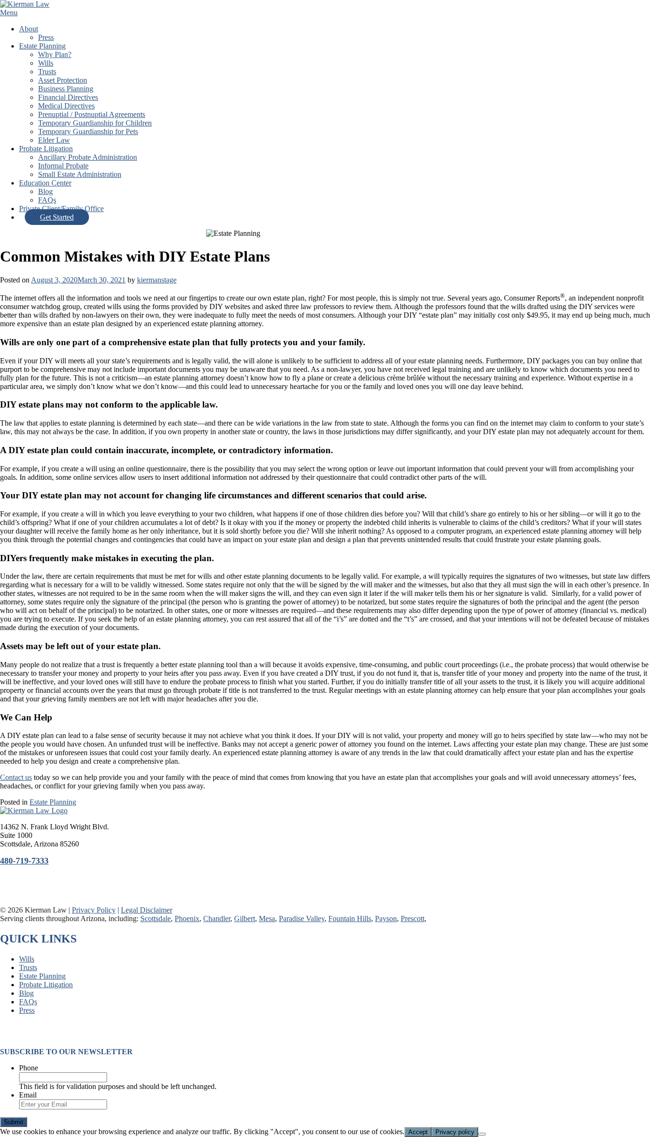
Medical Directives (66, 106)
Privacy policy (454, 1132)
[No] (482, 1134)
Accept (418, 1132)
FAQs (47, 200)
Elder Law (54, 140)
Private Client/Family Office (61, 208)
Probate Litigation (46, 149)
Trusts (47, 72)
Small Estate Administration (79, 174)
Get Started (57, 217)
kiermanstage (157, 280)
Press (46, 37)
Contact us (16, 777)
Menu (9, 13)
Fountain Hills (349, 918)
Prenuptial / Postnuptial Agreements (91, 114)
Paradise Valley (302, 918)
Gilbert (244, 918)
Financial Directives (68, 97)
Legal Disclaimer (146, 910)
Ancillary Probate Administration (87, 157)
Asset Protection (62, 80)
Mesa (267, 918)
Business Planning (65, 89)
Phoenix (187, 918)
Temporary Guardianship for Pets (88, 131)
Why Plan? (54, 54)
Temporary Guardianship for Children (95, 123)
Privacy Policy (94, 910)
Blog (45, 191)
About (28, 29)
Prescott (412, 918)
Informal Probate (63, 166)
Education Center (45, 183)
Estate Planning (42, 46)
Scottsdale (155, 918)
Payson (386, 918)
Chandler (216, 918)
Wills (45, 63)
